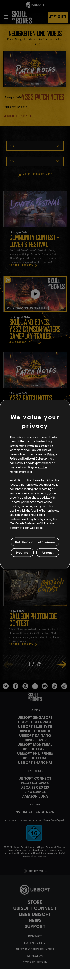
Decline (22, 552)
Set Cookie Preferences (35, 542)
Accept (48, 552)
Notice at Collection (35, 458)
